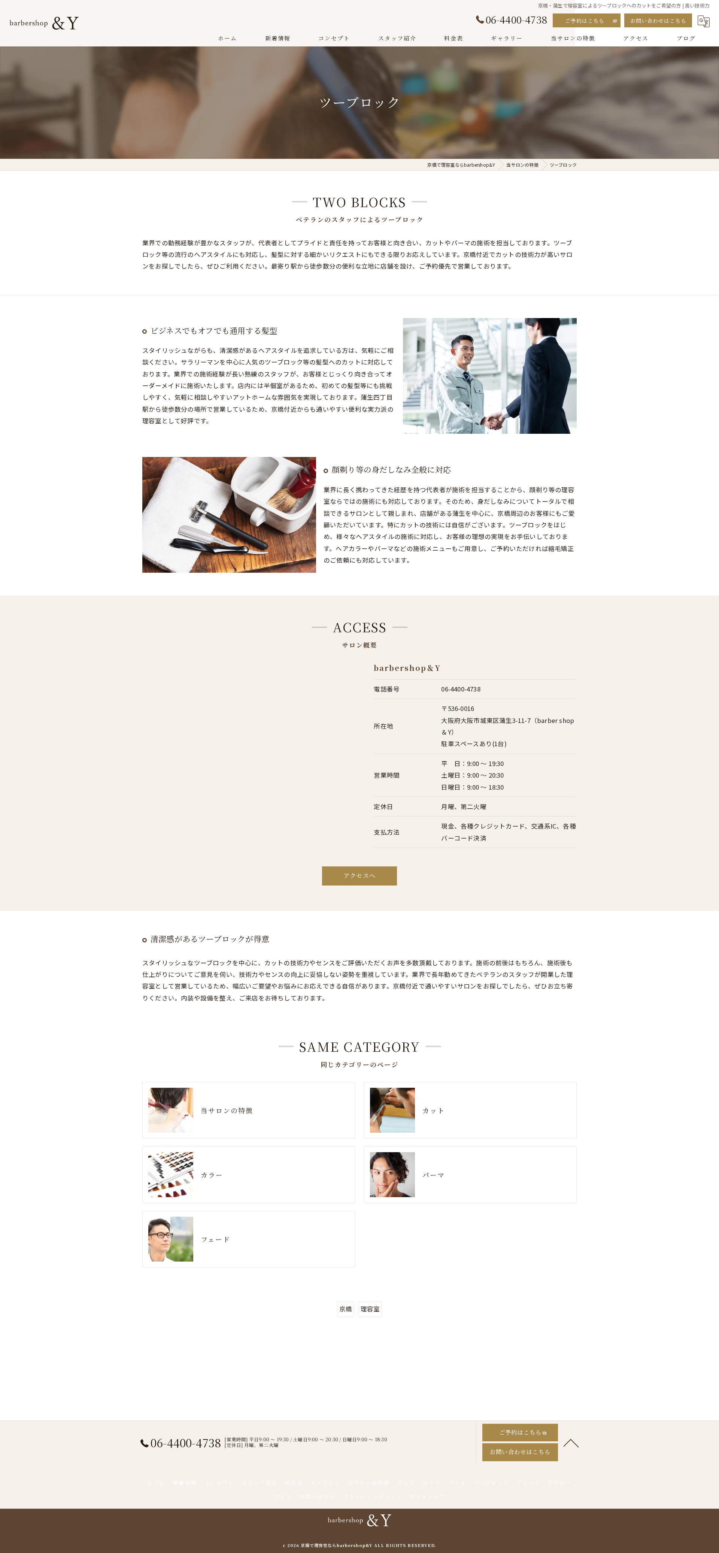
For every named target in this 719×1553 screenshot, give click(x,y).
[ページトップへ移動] (571, 1442)
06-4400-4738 (460, 688)
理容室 (370, 1308)
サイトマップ (427, 1496)
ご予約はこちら (584, 20)
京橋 (345, 1308)
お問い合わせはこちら (658, 20)
